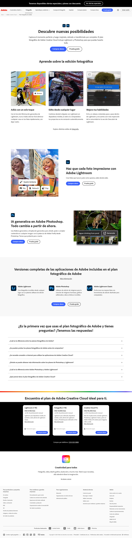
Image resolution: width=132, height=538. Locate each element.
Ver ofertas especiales (93, 3)
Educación (58, 493)
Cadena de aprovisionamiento (117, 511)
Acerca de (112, 495)
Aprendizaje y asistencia (41, 10)
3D (3, 508)
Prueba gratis (74, 49)
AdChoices (126, 534)
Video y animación (7, 503)
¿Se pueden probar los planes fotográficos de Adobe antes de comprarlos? (36, 348)
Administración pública (61, 498)
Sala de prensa (113, 503)
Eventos (111, 501)
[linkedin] (34, 535)
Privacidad (76, 534)
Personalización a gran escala (37, 495)
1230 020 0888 (74, 442)
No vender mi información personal (112, 534)
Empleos (112, 498)
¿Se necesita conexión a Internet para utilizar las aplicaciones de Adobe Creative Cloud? (41, 355)
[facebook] (24, 535)
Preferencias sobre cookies (96, 534)
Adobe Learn (86, 501)
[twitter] (31, 535)
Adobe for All (113, 519)
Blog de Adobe (113, 522)
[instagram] (27, 535)
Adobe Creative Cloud (11, 14)
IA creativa (5, 495)
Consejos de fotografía (59, 10)
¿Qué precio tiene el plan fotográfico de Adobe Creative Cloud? (32, 377)
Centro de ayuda (87, 493)
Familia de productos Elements (10, 510)
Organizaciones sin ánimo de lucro (64, 495)
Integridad (112, 516)
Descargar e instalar (88, 495)
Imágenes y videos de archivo (10, 513)
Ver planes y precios (66, 479)
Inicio (2, 14)
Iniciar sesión (125, 10)
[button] (118, 10)
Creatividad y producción (35, 503)
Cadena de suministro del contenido (38, 497)
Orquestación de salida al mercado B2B (39, 505)
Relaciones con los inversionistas (117, 509)
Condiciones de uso (84, 534)
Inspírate (71, 10)
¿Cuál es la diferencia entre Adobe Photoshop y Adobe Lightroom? (34, 370)
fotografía (75, 129)
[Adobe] (4, 10)
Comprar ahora (94, 10)
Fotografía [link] (29, 10)
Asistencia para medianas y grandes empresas (93, 503)
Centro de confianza (114, 514)
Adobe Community (87, 498)
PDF (4, 505)
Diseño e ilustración (7, 500)
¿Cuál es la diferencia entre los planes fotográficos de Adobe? (32, 341)
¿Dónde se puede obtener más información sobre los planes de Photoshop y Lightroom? (42, 362)
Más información (66, 279)
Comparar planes (82, 10)
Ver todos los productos (8, 516)
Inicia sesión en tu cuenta (116, 493)
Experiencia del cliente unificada (37, 500)
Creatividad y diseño (15, 10)
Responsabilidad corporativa (116, 506)
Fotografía (5, 497)
